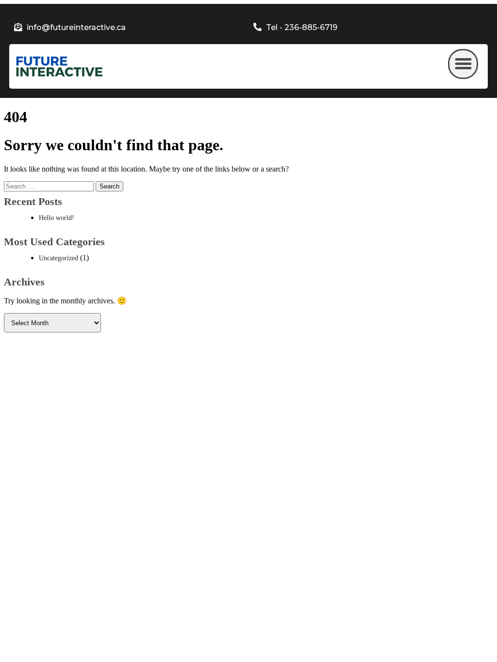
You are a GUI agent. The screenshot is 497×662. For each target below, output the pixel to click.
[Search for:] (50, 186)
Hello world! (56, 217)
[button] (463, 64)
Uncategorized (58, 258)
